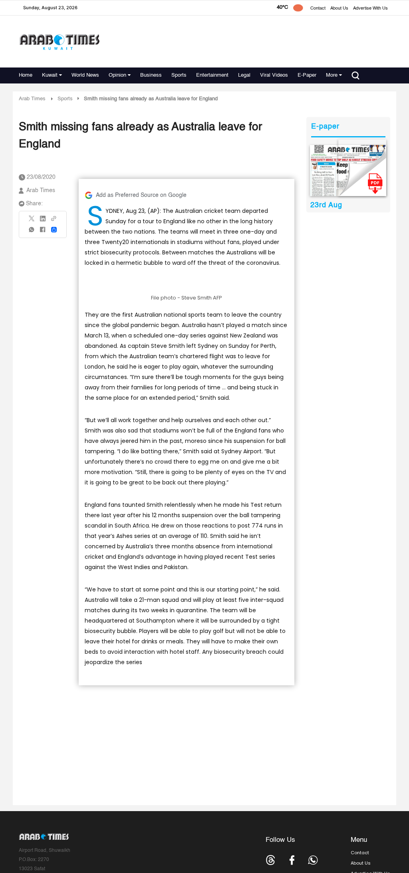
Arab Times (32, 98)
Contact (318, 8)
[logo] (59, 42)
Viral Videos (274, 75)
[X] (32, 221)
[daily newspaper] (348, 170)
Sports (179, 75)
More (332, 75)
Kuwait (50, 75)
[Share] (54, 229)
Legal (244, 75)
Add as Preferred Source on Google (141, 195)
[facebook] (42, 232)
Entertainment (212, 75)
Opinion (117, 75)
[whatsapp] (32, 232)
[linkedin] (42, 221)
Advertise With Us (370, 8)
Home (25, 75)
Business (151, 75)
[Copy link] (54, 221)
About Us (339, 8)
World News (85, 75)
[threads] (271, 860)
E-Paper (307, 75)
